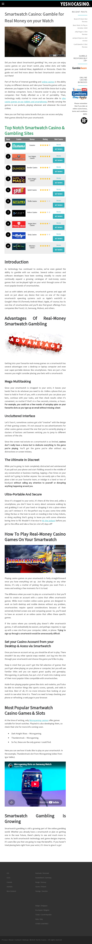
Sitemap (25, 940)
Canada (9, 882)
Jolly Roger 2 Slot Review (81, 33)
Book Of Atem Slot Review (80, 20)
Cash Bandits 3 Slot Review (80, 45)
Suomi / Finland (40, 887)
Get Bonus (58, 149)
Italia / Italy (39, 919)
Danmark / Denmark (42, 873)
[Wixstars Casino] (19, 246)
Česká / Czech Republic (43, 915)
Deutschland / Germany (43, 878)
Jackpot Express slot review (79, 39)
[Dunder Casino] (19, 168)
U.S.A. (8, 878)
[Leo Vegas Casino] (19, 157)
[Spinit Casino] (19, 191)
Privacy (4, 940)
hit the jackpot (48, 520)
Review (59, 144)
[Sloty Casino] (19, 235)
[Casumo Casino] (19, 146)
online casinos (48, 81)
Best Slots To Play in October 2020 (80, 26)
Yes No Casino (41, 940)
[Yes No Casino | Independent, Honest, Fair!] (75, 3)
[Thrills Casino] (19, 202)
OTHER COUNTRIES (41, 924)
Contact (18, 940)
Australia (9, 887)
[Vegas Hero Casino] (19, 224)
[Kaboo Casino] (19, 213)
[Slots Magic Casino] (19, 179)
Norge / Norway (40, 882)
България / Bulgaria (42, 910)
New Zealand (11, 891)
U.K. (8, 873)
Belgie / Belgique (41, 906)
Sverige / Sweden (41, 891)
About (11, 940)
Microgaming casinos (38, 720)
